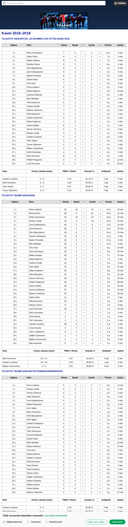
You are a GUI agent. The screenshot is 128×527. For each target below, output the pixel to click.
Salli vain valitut (96, 522)
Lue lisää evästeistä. (56, 515)
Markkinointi (56, 522)
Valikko (122, 3)
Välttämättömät (14, 522)
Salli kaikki (117, 522)
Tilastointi (36, 522)
